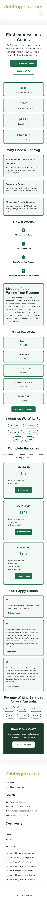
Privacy (8, 835)
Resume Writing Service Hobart (18, 862)
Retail (34, 432)
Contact (9, 839)
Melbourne (36, 709)
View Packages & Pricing (23, 63)
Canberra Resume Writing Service (20, 857)
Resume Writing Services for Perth (20, 879)
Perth (11, 716)
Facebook (16, 891)
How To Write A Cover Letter (17, 806)
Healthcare (15, 425)
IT (24, 432)
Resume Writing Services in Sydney (20, 875)
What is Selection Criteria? (16, 815)
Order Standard (24, 490)
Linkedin (32, 891)
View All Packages (23, 745)
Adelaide (9, 709)
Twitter (24, 891)
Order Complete (23, 576)
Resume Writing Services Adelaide (19, 853)
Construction (30, 425)
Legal (30, 439)
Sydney (22, 709)
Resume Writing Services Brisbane (20, 870)
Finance (13, 432)
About (8, 830)
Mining (18, 439)
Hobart (35, 716)
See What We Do (23, 71)
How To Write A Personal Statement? (21, 811)
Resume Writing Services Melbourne (20, 866)
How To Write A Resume (15, 802)
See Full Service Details (23, 409)
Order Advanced (23, 532)
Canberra (23, 716)
